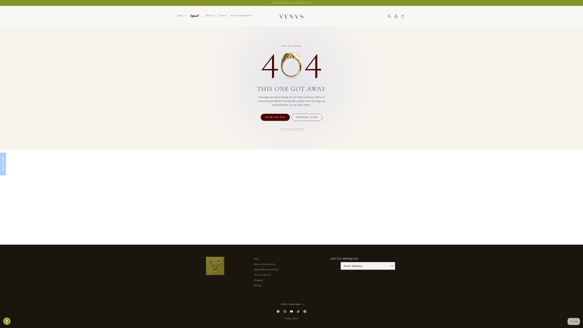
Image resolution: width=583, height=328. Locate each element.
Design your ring (275, 117)
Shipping (258, 280)
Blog (256, 258)
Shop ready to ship (307, 117)
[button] (181, 15)
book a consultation (293, 129)
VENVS (295, 318)
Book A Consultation (264, 264)
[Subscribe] (391, 266)
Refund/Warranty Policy (266, 269)
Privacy (258, 285)
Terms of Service (262, 274)
